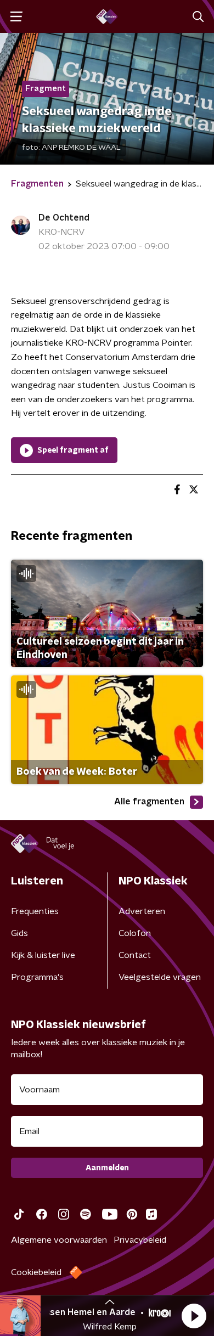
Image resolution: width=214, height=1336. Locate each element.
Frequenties (35, 911)
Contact (135, 955)
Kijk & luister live (43, 955)
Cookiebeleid (36, 1272)
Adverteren (142, 911)
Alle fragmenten (149, 801)
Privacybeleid (140, 1240)
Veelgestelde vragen (160, 977)
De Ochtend (63, 217)
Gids (19, 933)
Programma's (37, 977)
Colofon (135, 933)
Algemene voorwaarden (59, 1240)
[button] (193, 1315)
